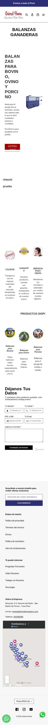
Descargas (10, 587)
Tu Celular (29, 406)
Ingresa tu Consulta (13, 427)
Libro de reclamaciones (15, 548)
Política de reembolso (14, 541)
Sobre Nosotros (12, 573)
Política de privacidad (14, 520)
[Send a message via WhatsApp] (42, 714)
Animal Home (27, 716)
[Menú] (43, 14)
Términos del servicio (14, 527)
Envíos (8, 534)
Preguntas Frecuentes (15, 566)
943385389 (18, 617)
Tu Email (28, 417)
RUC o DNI (9, 417)
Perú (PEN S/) (23, 701)
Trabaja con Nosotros (14, 580)
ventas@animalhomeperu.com (25, 611)
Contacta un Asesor (19, 447)
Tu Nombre (10, 406)
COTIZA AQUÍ (12, 147)
